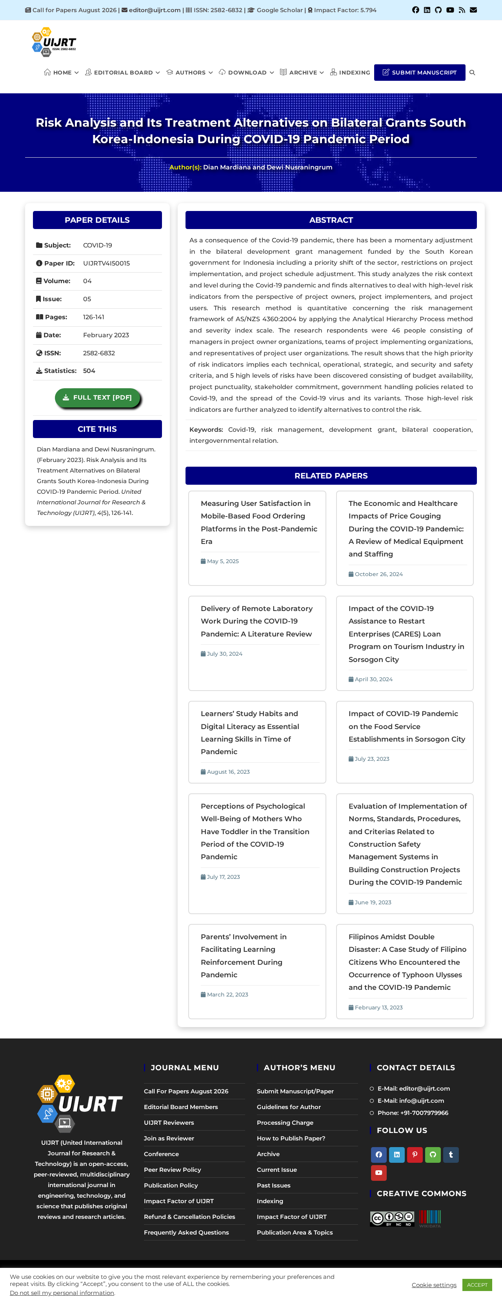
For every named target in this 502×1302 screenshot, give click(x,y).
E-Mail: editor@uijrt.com (414, 1088)
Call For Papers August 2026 (186, 1091)
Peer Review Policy (172, 1169)
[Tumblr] (451, 1155)
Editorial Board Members (181, 1107)
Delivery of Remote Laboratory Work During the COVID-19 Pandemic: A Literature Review (257, 621)
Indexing (270, 1201)
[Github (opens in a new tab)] (438, 10)
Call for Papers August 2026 (74, 10)
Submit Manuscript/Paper (295, 1091)
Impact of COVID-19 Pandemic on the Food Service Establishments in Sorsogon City (407, 726)
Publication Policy (171, 1185)
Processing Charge (285, 1122)
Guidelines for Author (289, 1107)
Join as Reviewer (169, 1138)
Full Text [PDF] (100, 397)
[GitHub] (433, 1155)
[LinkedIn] (397, 1155)
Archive (268, 1154)
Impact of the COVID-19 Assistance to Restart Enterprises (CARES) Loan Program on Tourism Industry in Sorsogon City (406, 634)
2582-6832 (99, 353)
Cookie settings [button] (434, 1285)
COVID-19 (97, 245)
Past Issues (274, 1185)
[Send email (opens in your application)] (472, 10)
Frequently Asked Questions (186, 1232)
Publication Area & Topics (295, 1232)
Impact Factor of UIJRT (179, 1201)
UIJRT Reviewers (169, 1122)
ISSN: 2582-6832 (217, 10)
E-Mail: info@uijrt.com (411, 1100)
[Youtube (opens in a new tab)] (450, 10)
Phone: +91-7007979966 (413, 1113)
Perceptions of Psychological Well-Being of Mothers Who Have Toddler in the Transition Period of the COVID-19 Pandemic (255, 832)
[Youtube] (379, 1173)
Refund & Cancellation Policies (189, 1216)
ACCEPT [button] (477, 1285)
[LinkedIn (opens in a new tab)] (427, 10)
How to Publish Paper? (291, 1138)
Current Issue (277, 1169)
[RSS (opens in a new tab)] (462, 10)
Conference (161, 1154)
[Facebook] (379, 1155)
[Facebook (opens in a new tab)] (416, 10)
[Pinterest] (415, 1155)
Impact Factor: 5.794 (345, 10)
